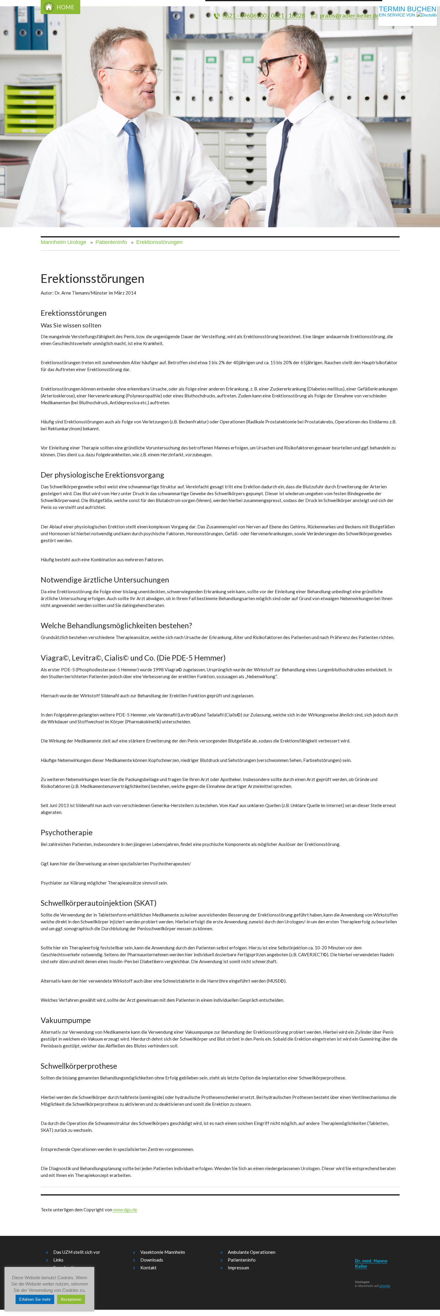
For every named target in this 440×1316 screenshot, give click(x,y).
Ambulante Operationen (251, 1252)
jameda (385, 1286)
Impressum (238, 1267)
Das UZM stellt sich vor (76, 1252)
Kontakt (148, 1267)
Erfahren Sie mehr (35, 1299)
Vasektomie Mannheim (162, 1252)
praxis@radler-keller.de (349, 15)
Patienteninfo (242, 1259)
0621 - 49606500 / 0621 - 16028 (263, 15)
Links (58, 1259)
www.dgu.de (124, 1209)
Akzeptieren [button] (71, 1299)
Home (65, 7)
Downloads (151, 1259)
